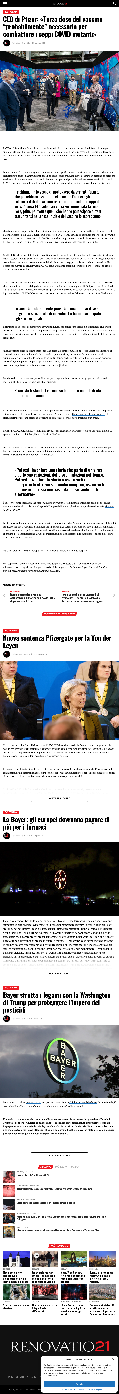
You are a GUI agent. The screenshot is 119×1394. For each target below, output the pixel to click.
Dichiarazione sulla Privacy (84, 1389)
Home (10, 1376)
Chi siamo (31, 1376)
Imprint (99, 1389)
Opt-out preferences (64, 1389)
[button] (113, 1359)
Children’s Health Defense (83, 1102)
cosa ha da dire (63, 430)
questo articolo (33, 1102)
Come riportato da (88, 414)
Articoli (20, 1376)
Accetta (79, 1384)
